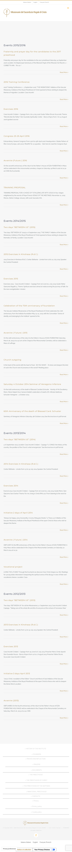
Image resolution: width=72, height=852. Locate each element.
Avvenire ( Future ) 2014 (16, 540)
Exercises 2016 (11, 109)
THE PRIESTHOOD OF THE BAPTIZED (37, 786)
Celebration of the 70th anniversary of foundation (29, 306)
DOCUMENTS (37, 770)
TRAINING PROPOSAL (15, 187)
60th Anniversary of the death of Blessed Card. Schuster (32, 411)
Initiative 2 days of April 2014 (18, 513)
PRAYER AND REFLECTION (36, 759)
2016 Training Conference (17, 82)
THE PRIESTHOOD (36, 775)
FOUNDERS (37, 754)
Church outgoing (12, 360)
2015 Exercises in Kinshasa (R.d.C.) (21, 254)
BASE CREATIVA (37, 830)
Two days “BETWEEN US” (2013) (19, 600)
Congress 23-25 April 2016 (17, 136)
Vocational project (13, 567)
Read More (63, 72)
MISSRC (44, 827)
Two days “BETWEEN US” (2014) (20, 439)
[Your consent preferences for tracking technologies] (9, 849)
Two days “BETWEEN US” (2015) (19, 227)
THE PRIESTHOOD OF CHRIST (36, 780)
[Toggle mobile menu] (68, 8)
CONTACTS (36, 796)
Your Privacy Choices (42, 850)
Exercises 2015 (11, 279)
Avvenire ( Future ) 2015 (15, 333)
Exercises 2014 (11, 486)
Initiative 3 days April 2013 (17, 673)
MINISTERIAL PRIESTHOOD (36, 792)
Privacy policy (37, 806)
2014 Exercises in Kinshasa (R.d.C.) (21, 464)
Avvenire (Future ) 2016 (15, 160)
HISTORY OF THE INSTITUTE (36, 749)
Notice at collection (24, 850)
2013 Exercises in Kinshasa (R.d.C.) (21, 625)
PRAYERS (37, 764)
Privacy (36, 801)
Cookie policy (37, 812)
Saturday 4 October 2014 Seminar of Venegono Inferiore (32, 384)
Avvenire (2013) (11, 700)
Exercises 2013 (11, 646)
